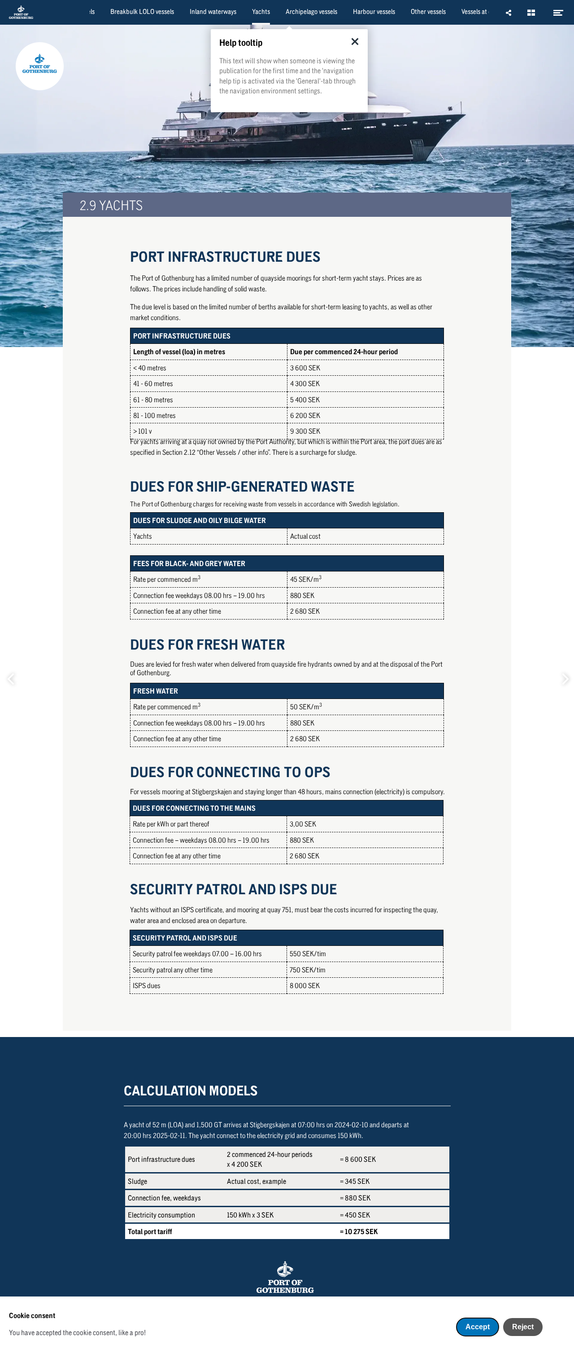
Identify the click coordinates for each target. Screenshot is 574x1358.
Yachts (261, 11)
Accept (477, 1327)
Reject (523, 1327)
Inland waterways (213, 11)
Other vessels (428, 11)
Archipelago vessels (311, 11)
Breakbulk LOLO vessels (142, 11)
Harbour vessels (374, 11)
